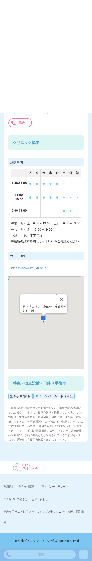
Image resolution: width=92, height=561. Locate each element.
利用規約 (9, 486)
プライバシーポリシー (52, 486)
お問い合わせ (40, 499)
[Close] (61, 299)
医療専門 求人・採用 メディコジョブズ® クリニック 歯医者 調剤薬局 (44, 516)
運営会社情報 (27, 486)
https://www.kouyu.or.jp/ (29, 268)
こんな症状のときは (16, 499)
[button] (43, 319)
